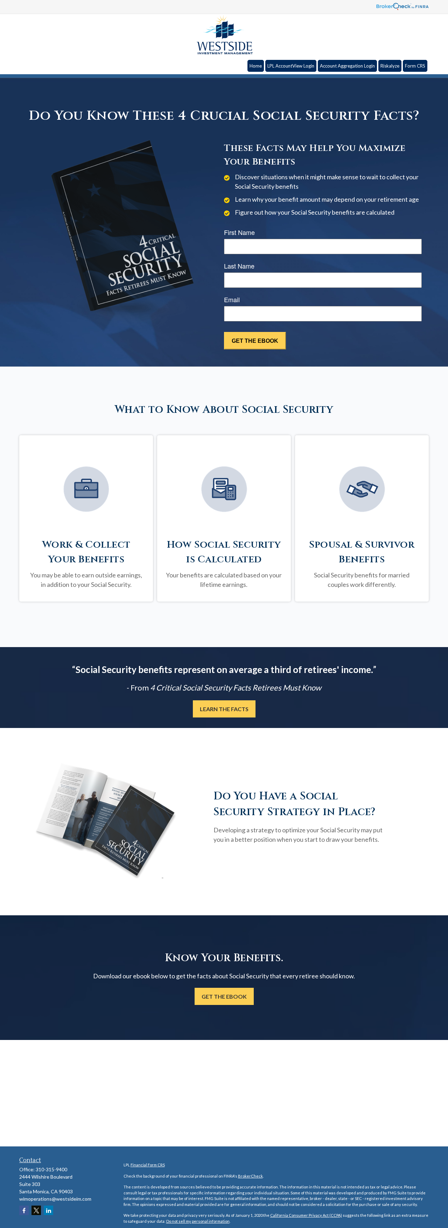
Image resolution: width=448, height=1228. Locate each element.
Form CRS (415, 66)
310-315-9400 (51, 1169)
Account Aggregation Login (347, 66)
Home (256, 66)
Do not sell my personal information (198, 1221)
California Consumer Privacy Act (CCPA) (306, 1215)
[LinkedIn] (48, 1210)
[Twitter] (36, 1210)
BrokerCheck (250, 1176)
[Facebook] (24, 1210)
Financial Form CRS (148, 1165)
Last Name (239, 265)
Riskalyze (389, 66)
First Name (239, 232)
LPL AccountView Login (290, 66)
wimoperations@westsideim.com (55, 1199)
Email (232, 299)
